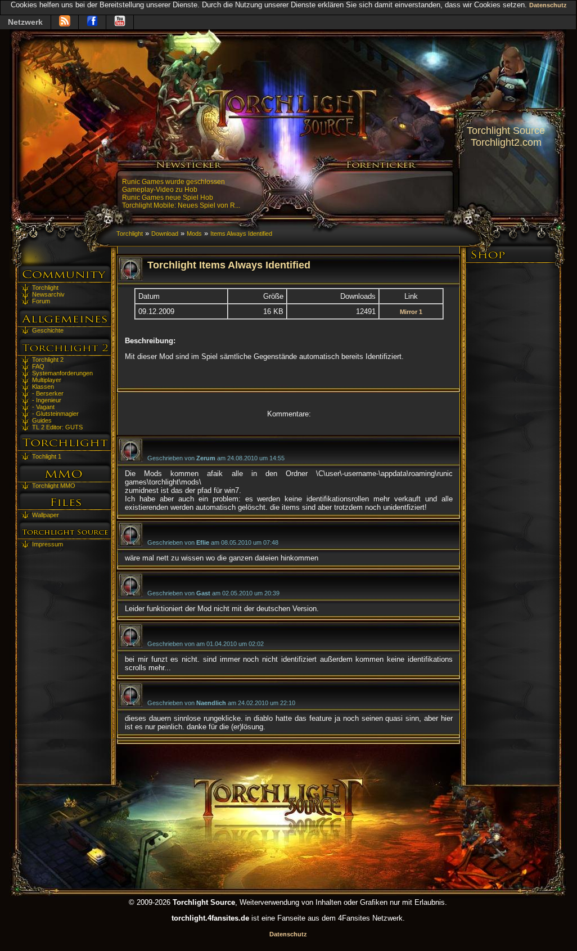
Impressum (47, 544)
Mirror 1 (411, 311)
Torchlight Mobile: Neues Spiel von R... (181, 205)
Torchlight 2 (48, 359)
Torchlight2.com (506, 142)
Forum (41, 301)
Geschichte (48, 330)
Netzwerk (25, 21)
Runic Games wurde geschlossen (173, 182)
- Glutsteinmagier (55, 413)
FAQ (38, 366)
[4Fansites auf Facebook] (92, 22)
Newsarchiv (48, 294)
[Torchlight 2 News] (64, 22)
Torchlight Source (506, 130)
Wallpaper (45, 515)
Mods (194, 233)
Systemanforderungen (62, 373)
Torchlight (45, 287)
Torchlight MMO (53, 485)
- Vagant (43, 406)
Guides (42, 420)
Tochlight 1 (46, 456)
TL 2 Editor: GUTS (57, 427)
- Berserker (48, 393)
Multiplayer (46, 379)
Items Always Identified (241, 233)
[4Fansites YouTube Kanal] (119, 22)
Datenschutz (548, 5)
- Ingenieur (46, 400)
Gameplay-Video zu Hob (159, 190)
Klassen (43, 386)
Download (164, 233)
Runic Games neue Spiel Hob (167, 197)
